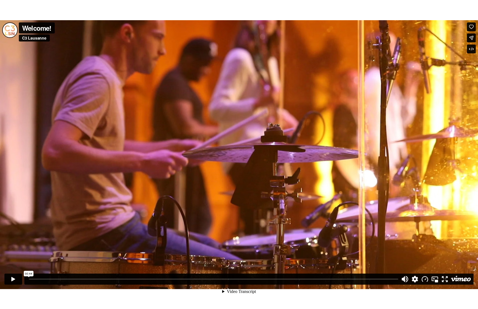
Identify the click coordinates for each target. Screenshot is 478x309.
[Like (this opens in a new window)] (471, 26)
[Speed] (424, 279)
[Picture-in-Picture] (434, 279)
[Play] (13, 279)
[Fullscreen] (444, 279)
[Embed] (471, 49)
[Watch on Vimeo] (460, 279)
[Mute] (405, 279)
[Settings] (415, 279)
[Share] (471, 37)
